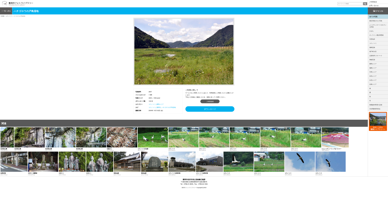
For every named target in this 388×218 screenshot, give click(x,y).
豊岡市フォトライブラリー (189, 187)
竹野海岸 (372, 39)
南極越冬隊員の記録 (375, 105)
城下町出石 (372, 51)
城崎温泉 (372, 47)
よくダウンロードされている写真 (377, 26)
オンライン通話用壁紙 (376, 35)
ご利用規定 (373, 2)
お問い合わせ (374, 5)
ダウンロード (210, 108)
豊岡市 (159, 107)
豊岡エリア (160, 104)
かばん (371, 31)
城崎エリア (372, 68)
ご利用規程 (210, 101)
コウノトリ (152, 104)
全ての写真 (373, 16)
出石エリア (372, 80)
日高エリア (372, 76)
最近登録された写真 (375, 21)
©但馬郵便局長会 (374, 109)
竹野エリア (372, 72)
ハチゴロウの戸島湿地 (169, 107)
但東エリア (372, 84)
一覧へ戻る (7, 11)
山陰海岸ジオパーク (375, 56)
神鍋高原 (372, 60)
